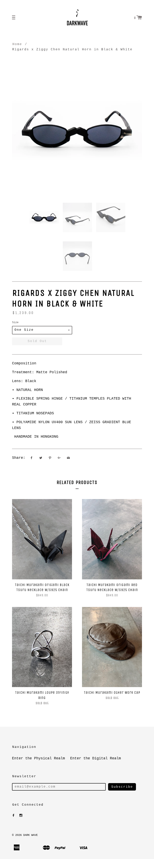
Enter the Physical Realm (38, 758)
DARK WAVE (30, 835)
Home (17, 44)
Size (15, 322)
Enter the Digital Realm (95, 758)
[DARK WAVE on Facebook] (13, 815)
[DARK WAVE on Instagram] (20, 815)
